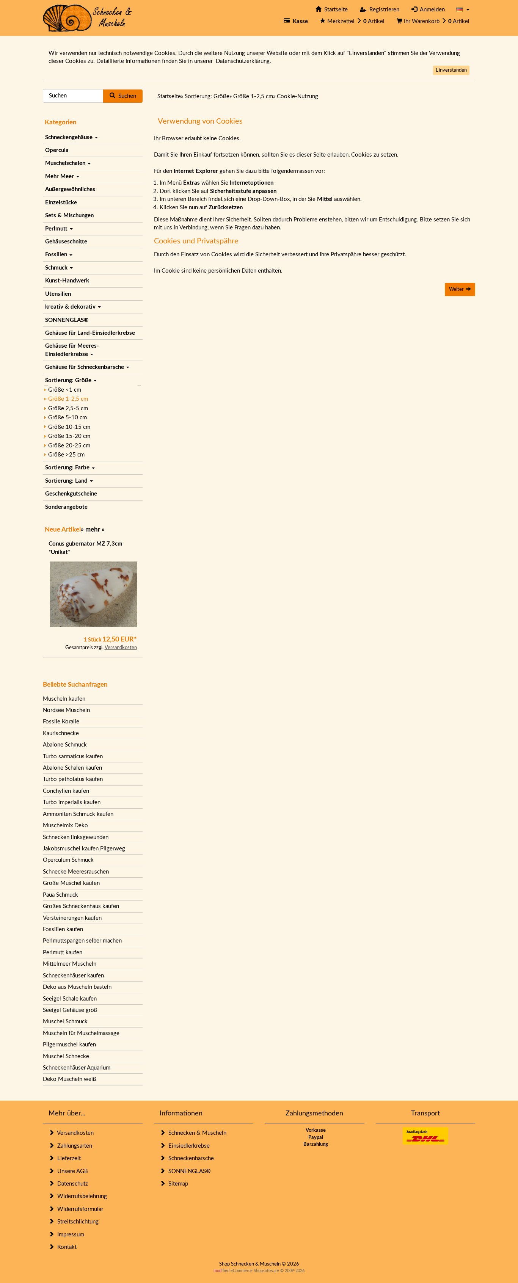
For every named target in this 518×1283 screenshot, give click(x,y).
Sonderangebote (66, 507)
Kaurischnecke (61, 733)
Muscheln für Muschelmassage (81, 1033)
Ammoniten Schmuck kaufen (78, 814)
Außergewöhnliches (70, 189)
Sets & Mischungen (69, 215)
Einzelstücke (61, 202)
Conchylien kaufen (66, 791)
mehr (93, 529)
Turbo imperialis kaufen (71, 802)
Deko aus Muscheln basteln (77, 987)
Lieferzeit (67, 1158)
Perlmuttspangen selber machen (82, 941)
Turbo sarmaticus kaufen (73, 756)
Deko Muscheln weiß (69, 1079)
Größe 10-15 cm (69, 427)
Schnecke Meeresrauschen (76, 872)
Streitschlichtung (76, 1222)
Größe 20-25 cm (69, 446)
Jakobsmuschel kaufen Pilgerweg (84, 849)
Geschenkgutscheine (71, 494)
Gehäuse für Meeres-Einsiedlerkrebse (72, 350)
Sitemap (176, 1184)
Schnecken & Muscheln (195, 1133)
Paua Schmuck (60, 895)
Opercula (57, 150)
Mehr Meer (60, 176)
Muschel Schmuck (65, 1021)
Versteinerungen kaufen (72, 918)
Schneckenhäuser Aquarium (76, 1068)
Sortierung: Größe (69, 380)
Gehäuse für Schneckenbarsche (85, 367)
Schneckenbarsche (189, 1158)
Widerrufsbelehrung (80, 1196)
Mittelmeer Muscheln (69, 964)
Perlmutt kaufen (62, 952)
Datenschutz (71, 1184)
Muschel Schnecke (66, 1056)
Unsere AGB (71, 1171)
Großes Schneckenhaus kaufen (81, 906)
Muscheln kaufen (64, 699)
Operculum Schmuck (68, 860)
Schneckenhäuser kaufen (73, 976)
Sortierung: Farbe (68, 468)
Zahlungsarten (73, 1146)
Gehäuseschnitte (66, 242)
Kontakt (65, 1247)
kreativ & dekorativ (71, 307)
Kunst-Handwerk (67, 281)
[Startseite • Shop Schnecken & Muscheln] (87, 17)
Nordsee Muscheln (66, 710)
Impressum (69, 1235)
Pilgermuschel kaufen (69, 1045)
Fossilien (57, 254)
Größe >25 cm (66, 455)
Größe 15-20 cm (69, 436)
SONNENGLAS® (66, 320)
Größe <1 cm (64, 390)
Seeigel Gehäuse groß (70, 1010)
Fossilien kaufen (63, 929)
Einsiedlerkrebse (187, 1146)
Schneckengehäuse (69, 137)
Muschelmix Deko (65, 825)
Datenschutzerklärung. (243, 61)
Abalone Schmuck (65, 745)
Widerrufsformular (78, 1209)
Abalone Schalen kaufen (72, 768)
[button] (463, 10)
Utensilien (58, 294)
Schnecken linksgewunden (75, 837)
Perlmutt (57, 229)
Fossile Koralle (61, 722)
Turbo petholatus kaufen (73, 779)
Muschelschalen (66, 163)
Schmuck (57, 268)
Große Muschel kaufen (71, 883)
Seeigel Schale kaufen (70, 999)
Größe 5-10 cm (67, 417)
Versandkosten (121, 647)
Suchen (125, 96)
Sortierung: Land (67, 481)
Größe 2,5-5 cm (68, 408)
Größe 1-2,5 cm (68, 399)
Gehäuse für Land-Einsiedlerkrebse (90, 333)
